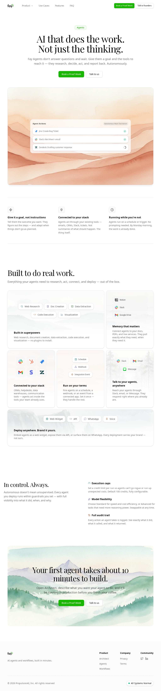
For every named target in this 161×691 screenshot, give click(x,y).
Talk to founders (145, 5)
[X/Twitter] (142, 658)
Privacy (124, 658)
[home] (11, 5)
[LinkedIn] (146, 658)
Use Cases (44, 5)
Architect (104, 658)
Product (26, 5)
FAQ (72, 5)
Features (59, 5)
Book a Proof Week (124, 5)
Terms (123, 663)
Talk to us (94, 74)
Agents (103, 663)
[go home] (30, 653)
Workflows (104, 668)
